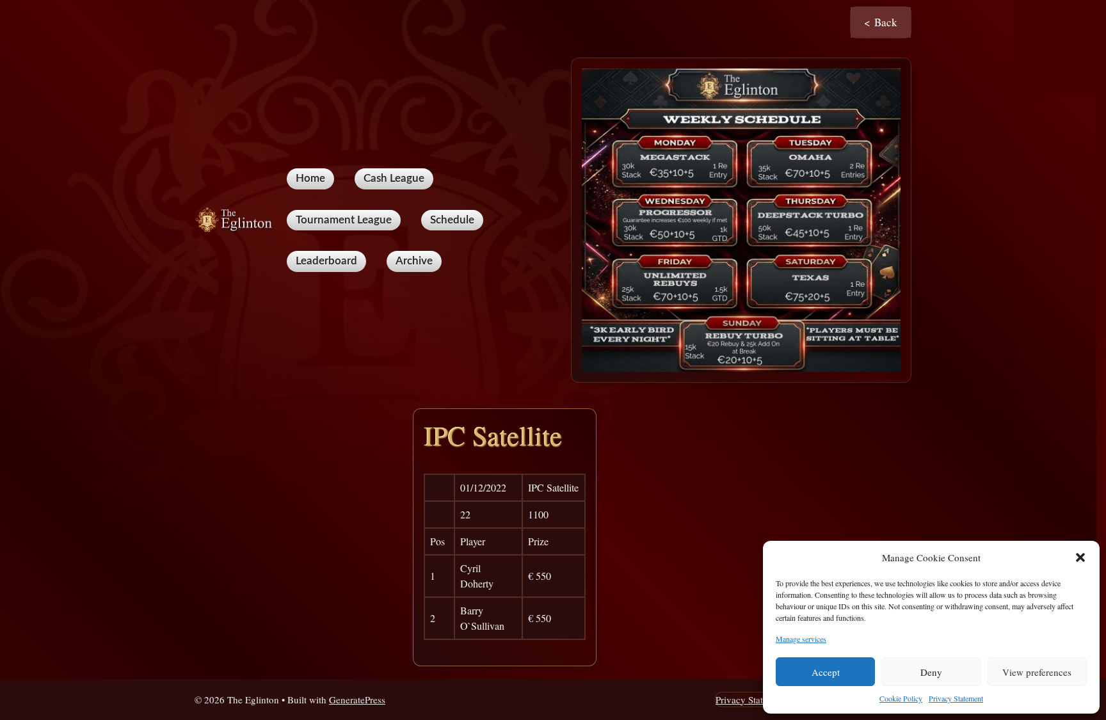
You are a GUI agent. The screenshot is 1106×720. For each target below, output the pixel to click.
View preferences (1036, 672)
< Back (880, 22)
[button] (1080, 557)
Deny (931, 672)
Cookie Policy (900, 698)
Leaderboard (326, 260)
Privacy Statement (956, 698)
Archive (414, 260)
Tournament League (344, 219)
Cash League (394, 178)
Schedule (452, 219)
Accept (826, 672)
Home (310, 178)
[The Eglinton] (235, 218)
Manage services (801, 639)
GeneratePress (357, 699)
